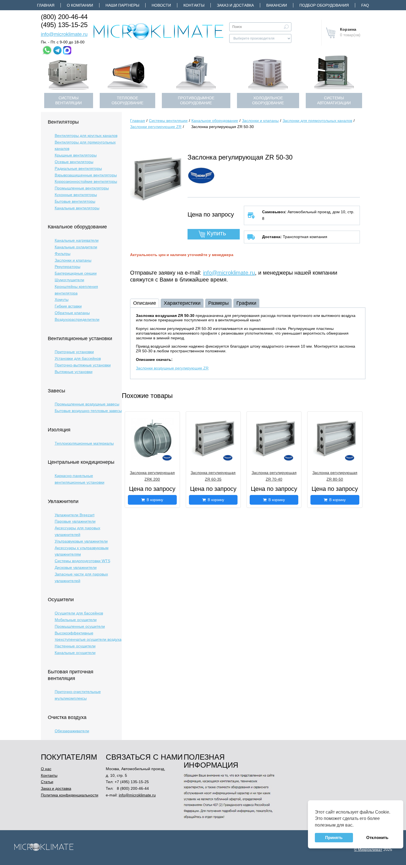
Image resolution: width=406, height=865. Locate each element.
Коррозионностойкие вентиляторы (86, 181)
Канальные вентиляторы (77, 208)
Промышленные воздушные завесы (87, 404)
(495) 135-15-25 (64, 24)
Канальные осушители (75, 652)
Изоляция (59, 430)
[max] (67, 50)
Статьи (47, 782)
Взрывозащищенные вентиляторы (86, 175)
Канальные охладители (76, 247)
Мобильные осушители (76, 620)
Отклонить (377, 837)
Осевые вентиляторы (74, 162)
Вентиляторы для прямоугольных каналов (85, 145)
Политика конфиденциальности (69, 795)
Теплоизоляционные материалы (84, 443)
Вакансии (276, 5)
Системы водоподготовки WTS (82, 561)
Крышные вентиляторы (76, 155)
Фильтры (62, 253)
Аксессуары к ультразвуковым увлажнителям (82, 551)
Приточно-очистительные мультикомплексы (78, 694)
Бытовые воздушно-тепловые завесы (88, 410)
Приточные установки (74, 352)
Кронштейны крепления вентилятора (76, 289)
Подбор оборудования (324, 5)
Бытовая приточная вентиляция (70, 675)
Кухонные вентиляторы (76, 194)
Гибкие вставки (68, 306)
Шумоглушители (69, 280)
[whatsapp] (47, 50)
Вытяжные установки (74, 371)
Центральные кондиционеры (81, 462)
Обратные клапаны (72, 313)
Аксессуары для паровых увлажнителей (77, 531)
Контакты (193, 5)
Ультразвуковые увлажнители (81, 541)
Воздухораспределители (77, 319)
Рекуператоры (67, 266)
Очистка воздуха (67, 717)
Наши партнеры (122, 5)
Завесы (56, 391)
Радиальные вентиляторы (78, 168)
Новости (161, 5)
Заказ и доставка (235, 5)
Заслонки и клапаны (73, 260)
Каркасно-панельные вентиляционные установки (79, 478)
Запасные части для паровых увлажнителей (81, 577)
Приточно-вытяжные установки (83, 365)
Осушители (61, 599)
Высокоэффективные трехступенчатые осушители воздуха (88, 636)
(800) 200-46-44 (64, 16)
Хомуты (61, 299)
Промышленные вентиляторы (82, 188)
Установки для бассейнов (78, 358)
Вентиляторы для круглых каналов (86, 135)
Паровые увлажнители (75, 521)
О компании (80, 5)
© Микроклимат (368, 849)
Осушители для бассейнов (79, 613)
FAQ (365, 5)
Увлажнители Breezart (74, 515)
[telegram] (57, 50)
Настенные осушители (75, 646)
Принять (333, 837)
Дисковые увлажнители (76, 567)
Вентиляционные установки (80, 338)
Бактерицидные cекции (76, 273)
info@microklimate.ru (64, 34)
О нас (46, 769)
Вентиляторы (63, 122)
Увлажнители (63, 501)
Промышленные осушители (80, 626)
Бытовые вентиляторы (75, 201)
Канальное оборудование (77, 227)
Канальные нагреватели (77, 240)
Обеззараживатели (72, 731)
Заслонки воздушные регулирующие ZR (172, 368)
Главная (45, 5)
